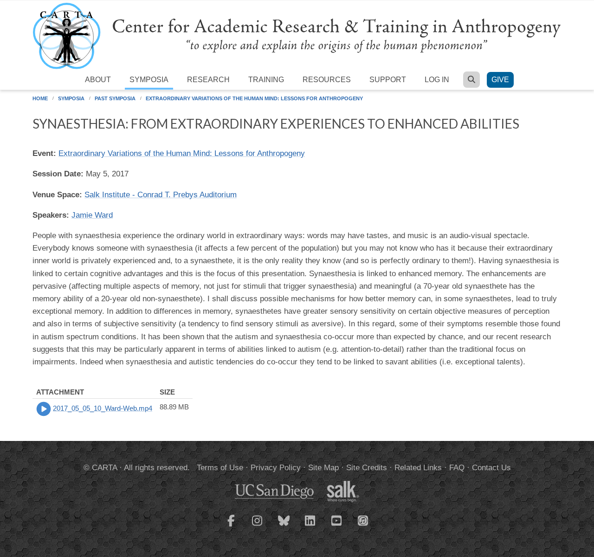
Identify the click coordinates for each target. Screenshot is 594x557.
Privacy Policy (276, 467)
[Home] (297, 35)
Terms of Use (220, 467)
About (98, 80)
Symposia (148, 80)
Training (266, 80)
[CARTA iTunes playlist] (363, 519)
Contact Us (491, 467)
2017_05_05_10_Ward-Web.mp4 (102, 408)
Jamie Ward (92, 215)
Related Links (418, 467)
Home (40, 98)
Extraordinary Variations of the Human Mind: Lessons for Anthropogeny (254, 98)
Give (500, 80)
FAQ (457, 467)
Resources (327, 80)
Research (208, 80)
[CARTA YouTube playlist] (337, 526)
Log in (437, 80)
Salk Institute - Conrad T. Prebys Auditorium (160, 194)
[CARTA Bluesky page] (284, 526)
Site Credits (366, 467)
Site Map (323, 467)
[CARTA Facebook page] (231, 526)
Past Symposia (115, 98)
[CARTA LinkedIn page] (310, 526)
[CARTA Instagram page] (257, 526)
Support (387, 80)
